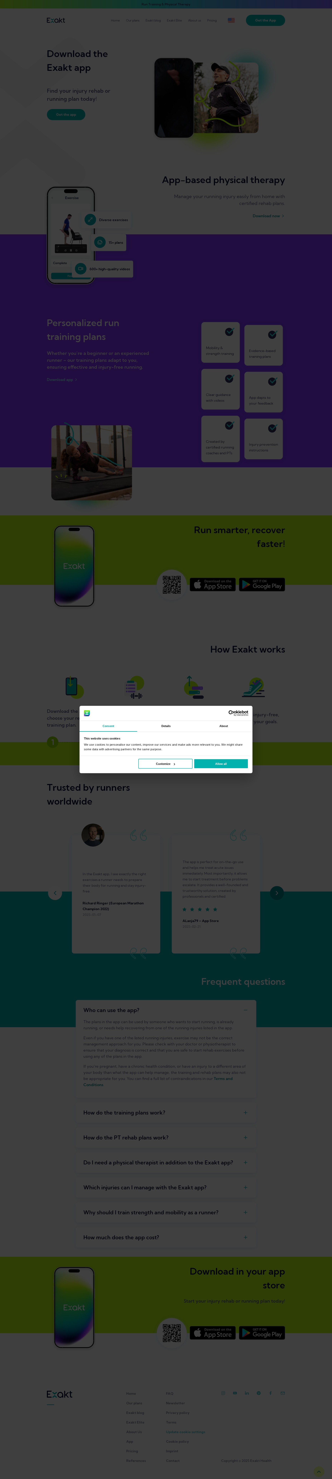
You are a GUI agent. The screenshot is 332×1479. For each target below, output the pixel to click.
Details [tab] (166, 725)
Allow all (221, 763)
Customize (163, 763)
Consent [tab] (108, 725)
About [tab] (223, 725)
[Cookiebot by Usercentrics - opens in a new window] (231, 713)
